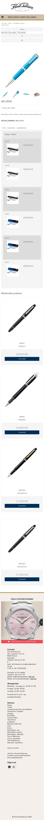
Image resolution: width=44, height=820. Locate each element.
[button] (22, 35)
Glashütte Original (15, 711)
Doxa (9, 728)
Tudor (9, 707)
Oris (9, 726)
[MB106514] (22, 466)
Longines (11, 722)
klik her (32, 677)
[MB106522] (22, 540)
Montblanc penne (14, 732)
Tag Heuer (11, 720)
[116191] (13, 200)
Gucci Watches (13, 736)
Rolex (9, 705)
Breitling (11, 715)
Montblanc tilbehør (15, 734)
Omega (10, 713)
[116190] (13, 176)
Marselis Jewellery (15, 743)
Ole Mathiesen (13, 740)
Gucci (10, 738)
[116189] (13, 152)
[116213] (13, 248)
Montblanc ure (13, 730)
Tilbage (22, 29)
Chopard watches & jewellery (19, 709)
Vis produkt (22, 359)
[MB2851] (22, 320)
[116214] (13, 273)
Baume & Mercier (14, 724)
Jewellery (17, 738)
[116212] (13, 224)
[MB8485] (22, 393)
